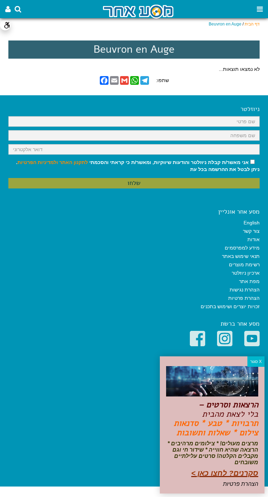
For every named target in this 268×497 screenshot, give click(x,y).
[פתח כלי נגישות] (5, 25)
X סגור (256, 361)
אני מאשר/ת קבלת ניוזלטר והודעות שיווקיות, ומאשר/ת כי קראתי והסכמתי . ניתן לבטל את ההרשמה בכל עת (138, 166)
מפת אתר (249, 281)
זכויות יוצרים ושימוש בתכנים (230, 306)
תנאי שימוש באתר (241, 256)
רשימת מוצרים (244, 264)
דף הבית (252, 24)
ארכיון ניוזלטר (246, 273)
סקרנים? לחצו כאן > (224, 473)
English (252, 222)
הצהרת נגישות (245, 289)
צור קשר (251, 231)
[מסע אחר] (138, 11)
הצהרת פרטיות (244, 298)
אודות (253, 239)
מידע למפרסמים (242, 248)
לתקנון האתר (73, 162)
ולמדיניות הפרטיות (37, 162)
